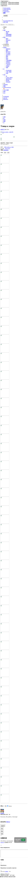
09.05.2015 (7, 148)
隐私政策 (11, 876)
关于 (11, 875)
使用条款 (6, 876)
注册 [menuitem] (7, 22)
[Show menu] (9, 1)
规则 (3, 876)
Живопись (5, 150)
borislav (2, 813)
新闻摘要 (5, 15)
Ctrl (5, 152)
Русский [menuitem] (5, 20)
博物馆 (5, 28)
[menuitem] (12, 20)
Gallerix (6, 871)
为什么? (8, 821)
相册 (4, 121)
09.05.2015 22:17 (4, 814)
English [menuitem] (9, 20)
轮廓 (4, 116)
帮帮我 (2, 875)
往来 (13, 875)
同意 (23, 839)
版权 (14, 876)
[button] (6, 8)
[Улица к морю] (7, 132)
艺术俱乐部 (6, 45)
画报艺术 (3, 129)
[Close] (1, 835)
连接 (4, 119)
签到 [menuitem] (4, 22)
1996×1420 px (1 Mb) (9, 147)
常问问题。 (7, 875)
